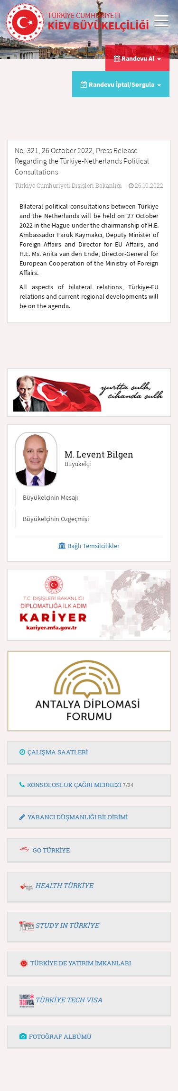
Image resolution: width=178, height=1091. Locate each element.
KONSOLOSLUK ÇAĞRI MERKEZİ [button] (80, 784)
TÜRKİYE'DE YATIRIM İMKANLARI (80, 963)
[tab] (89, 752)
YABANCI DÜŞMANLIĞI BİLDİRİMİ (78, 817)
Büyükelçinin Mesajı (50, 497)
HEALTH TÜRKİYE (64, 885)
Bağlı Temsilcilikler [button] (93, 545)
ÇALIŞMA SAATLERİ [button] (58, 752)
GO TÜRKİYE (51, 850)
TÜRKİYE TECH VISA (68, 999)
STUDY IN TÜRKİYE (67, 925)
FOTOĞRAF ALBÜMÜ (60, 1036)
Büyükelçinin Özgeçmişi (56, 518)
